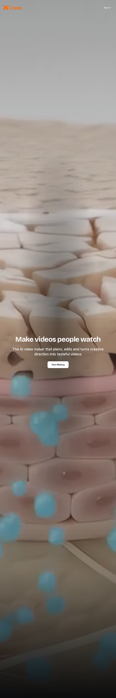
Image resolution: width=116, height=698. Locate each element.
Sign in (107, 7)
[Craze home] (13, 7)
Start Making (58, 364)
